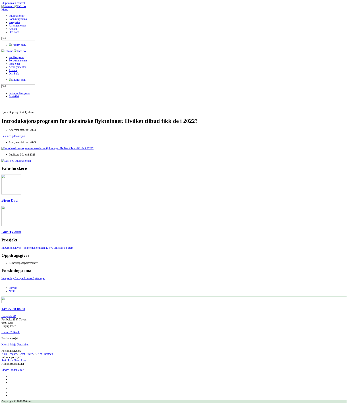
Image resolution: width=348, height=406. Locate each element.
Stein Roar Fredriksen (13, 360)
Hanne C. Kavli (10, 332)
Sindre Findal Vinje (12, 369)
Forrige (13, 287)
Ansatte (13, 28)
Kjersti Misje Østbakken (15, 344)
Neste (12, 291)
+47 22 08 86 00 (13, 309)
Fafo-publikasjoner (19, 93)
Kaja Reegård (9, 353)
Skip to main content (13, 3)
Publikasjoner (16, 15)
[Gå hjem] (13, 6)
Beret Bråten (26, 353)
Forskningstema (18, 18)
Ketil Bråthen (45, 353)
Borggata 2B (8, 316)
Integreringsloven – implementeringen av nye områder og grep (37, 247)
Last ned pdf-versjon (13, 136)
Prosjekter (14, 22)
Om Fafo (14, 32)
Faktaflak (14, 96)
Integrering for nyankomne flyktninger (23, 278)
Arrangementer (17, 25)
